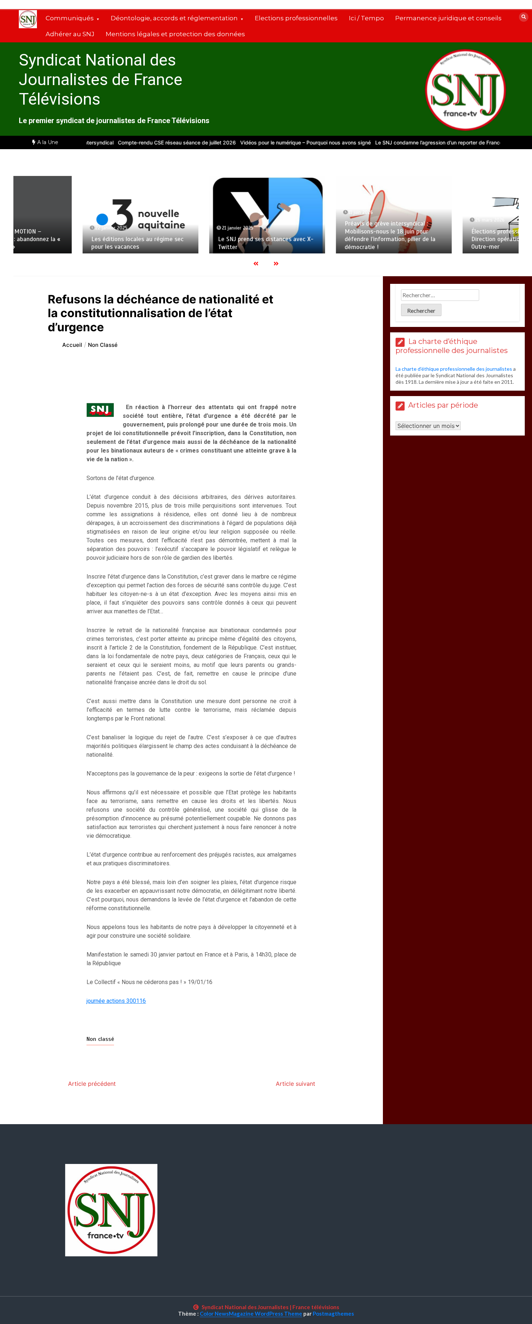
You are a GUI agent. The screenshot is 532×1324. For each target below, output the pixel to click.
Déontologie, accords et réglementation (174, 18)
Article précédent (92, 1083)
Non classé (100, 1039)
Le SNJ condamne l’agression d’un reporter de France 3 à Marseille (426, 142)
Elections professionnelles (296, 18)
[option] (148, 142)
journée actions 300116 (116, 1000)
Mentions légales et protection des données (175, 34)
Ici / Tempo (366, 18)
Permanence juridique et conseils (448, 18)
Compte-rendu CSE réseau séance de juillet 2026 (148, 142)
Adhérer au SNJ (70, 34)
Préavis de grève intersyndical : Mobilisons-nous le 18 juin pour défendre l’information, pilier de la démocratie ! (326, 235)
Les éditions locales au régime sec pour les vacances (74, 243)
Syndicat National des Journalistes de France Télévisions (100, 79)
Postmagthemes (333, 1313)
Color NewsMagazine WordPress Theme (251, 1313)
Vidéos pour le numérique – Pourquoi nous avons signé (276, 142)
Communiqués (70, 18)
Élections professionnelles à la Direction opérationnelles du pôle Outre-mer (452, 239)
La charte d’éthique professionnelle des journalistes (454, 369)
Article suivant (295, 1083)
